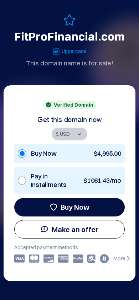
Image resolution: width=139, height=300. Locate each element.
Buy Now (75, 207)
